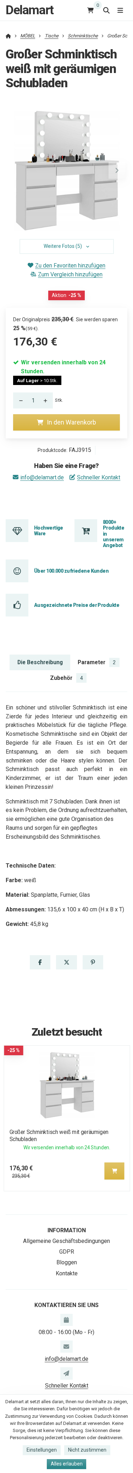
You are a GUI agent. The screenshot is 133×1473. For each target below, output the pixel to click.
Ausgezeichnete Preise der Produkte (76, 605)
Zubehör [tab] (66, 678)
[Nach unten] (18, 400)
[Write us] (66, 1373)
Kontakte (67, 1273)
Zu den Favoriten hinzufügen (70, 265)
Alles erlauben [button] (67, 1464)
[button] (117, 170)
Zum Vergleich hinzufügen (70, 274)
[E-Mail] (66, 1347)
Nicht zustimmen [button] (87, 1450)
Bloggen (66, 1262)
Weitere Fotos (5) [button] (63, 246)
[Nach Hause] (8, 35)
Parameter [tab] (97, 662)
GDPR (66, 1251)
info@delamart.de (42, 477)
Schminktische (83, 35)
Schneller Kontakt (98, 477)
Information (67, 1230)
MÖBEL (27, 35)
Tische (52, 35)
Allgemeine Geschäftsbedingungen (66, 1241)
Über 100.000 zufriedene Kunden (71, 571)
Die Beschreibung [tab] (40, 662)
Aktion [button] (66, 295)
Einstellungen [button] (42, 1450)
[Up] (47, 400)
